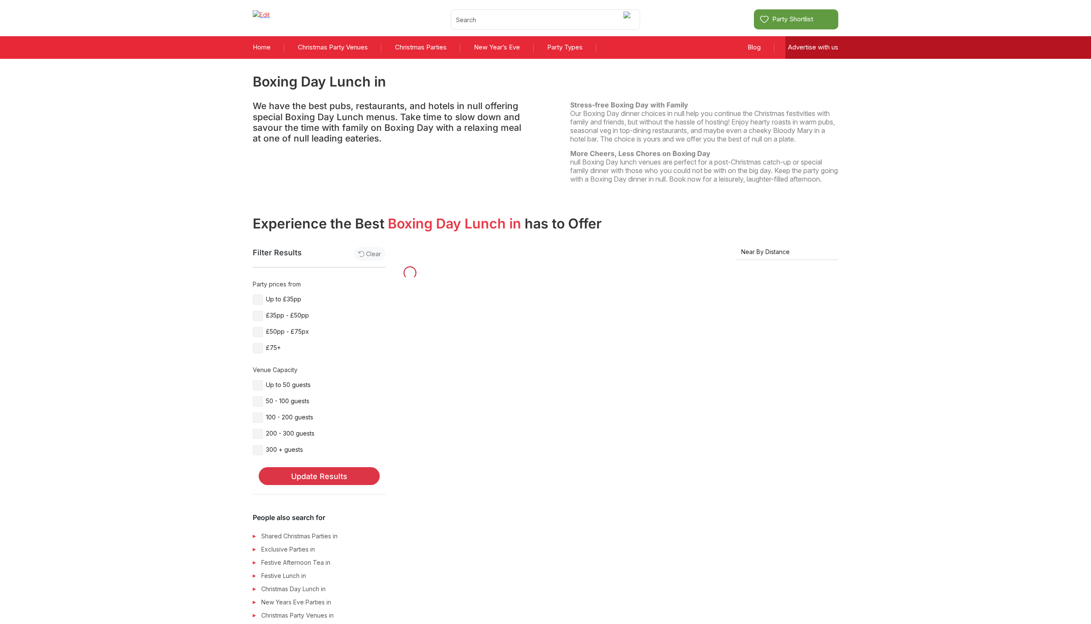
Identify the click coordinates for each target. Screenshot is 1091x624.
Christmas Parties (421, 47)
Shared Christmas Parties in (299, 536)
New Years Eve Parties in (296, 602)
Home (262, 47)
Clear (373, 253)
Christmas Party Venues (333, 47)
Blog (754, 47)
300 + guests (284, 449)
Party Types (565, 47)
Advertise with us (813, 47)
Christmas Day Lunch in (293, 588)
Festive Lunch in (283, 575)
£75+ (273, 347)
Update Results (319, 476)
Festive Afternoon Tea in (295, 562)
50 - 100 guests (287, 400)
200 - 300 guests (290, 433)
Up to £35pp (283, 299)
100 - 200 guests (289, 417)
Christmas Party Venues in (297, 615)
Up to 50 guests (288, 384)
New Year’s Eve (497, 47)
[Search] (628, 19)
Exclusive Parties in (288, 549)
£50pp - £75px (287, 331)
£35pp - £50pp (287, 315)
